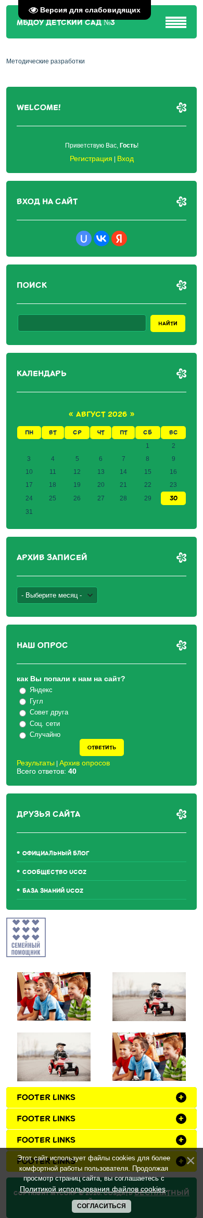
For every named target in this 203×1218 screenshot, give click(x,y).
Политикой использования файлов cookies (93, 1189)
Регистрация (91, 158)
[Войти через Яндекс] (119, 238)
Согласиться (101, 1206)
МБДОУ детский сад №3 (66, 23)
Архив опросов (84, 763)
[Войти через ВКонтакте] (101, 238)
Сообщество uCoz (54, 872)
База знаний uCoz (52, 891)
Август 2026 (101, 414)
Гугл (36, 701)
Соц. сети (45, 723)
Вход (125, 158)
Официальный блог (56, 853)
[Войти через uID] (84, 238)
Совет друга (49, 712)
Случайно (45, 734)
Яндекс (41, 690)
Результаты (36, 763)
